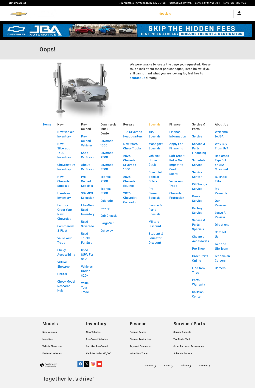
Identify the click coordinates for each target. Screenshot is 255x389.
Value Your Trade (85, 288)
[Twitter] (86, 364)
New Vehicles (49, 332)
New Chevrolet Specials (64, 182)
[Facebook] (80, 364)
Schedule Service (182, 354)
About (167, 366)
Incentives (48, 339)
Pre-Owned (94, 13)
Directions (222, 224)
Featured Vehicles (52, 354)
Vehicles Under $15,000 (99, 354)
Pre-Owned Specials (87, 182)
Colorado (106, 201)
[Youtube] (99, 364)
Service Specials (182, 332)
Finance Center (138, 332)
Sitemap (203, 366)
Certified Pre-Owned (97, 346)
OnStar (62, 274)
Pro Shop (198, 248)
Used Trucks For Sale (86, 238)
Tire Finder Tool (181, 339)
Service (197, 136)
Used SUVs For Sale (87, 255)
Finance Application (140, 339)
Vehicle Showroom (52, 346)
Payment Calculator (140, 346)
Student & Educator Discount (156, 238)
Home (47, 124)
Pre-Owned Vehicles (87, 141)
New (81, 13)
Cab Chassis (108, 216)
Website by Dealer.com (48, 365)
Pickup (105, 208)
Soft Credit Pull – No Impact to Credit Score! (177, 165)
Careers (220, 268)
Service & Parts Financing (199, 149)
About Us (218, 13)
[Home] (19, 14)
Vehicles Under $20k (87, 271)
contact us (137, 78)
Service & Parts (198, 13)
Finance (179, 13)
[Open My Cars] (238, 14)
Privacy (185, 366)
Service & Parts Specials (155, 210)
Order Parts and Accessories (188, 346)
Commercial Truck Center (122, 13)
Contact (149, 366)
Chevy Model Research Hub (66, 286)
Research (149, 13)
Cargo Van (107, 223)
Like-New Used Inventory (87, 210)
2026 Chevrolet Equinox (130, 182)
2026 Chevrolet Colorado (130, 198)
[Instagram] (93, 364)
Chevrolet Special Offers (155, 177)
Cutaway (106, 230)
